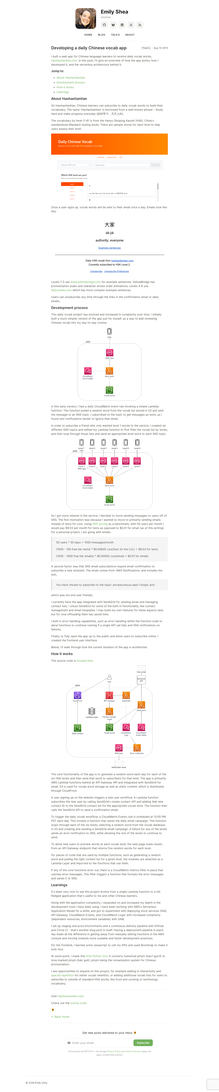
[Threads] (131, 24)
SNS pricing (100, 524)
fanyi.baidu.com (61, 290)
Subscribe (143, 1042)
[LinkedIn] (122, 24)
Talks (115, 34)
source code (78, 1003)
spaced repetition (62, 975)
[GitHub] (104, 24)
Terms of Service (133, 1051)
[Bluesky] (113, 24)
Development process (71, 82)
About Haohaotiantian (71, 77)
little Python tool (96, 956)
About (130, 34)
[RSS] (140, 24)
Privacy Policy (114, 1051)
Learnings (63, 92)
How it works (65, 87)
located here (85, 660)
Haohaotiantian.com (64, 60)
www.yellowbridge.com (85, 282)
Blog (102, 34)
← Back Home (60, 1016)
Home (88, 34)
